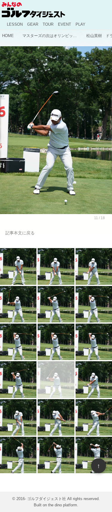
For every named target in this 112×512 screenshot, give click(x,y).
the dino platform (62, 505)
